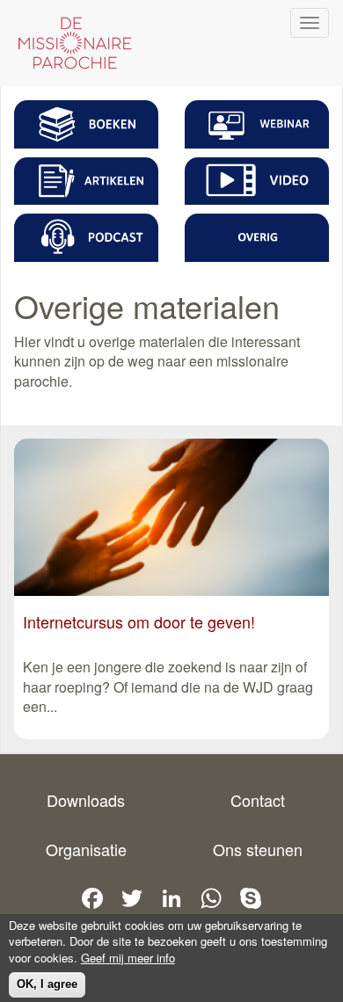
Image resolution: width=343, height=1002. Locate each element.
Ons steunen (258, 849)
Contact (257, 799)
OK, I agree (47, 984)
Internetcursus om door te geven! (139, 621)
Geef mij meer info (128, 958)
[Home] (70, 43)
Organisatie (86, 849)
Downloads (86, 799)
